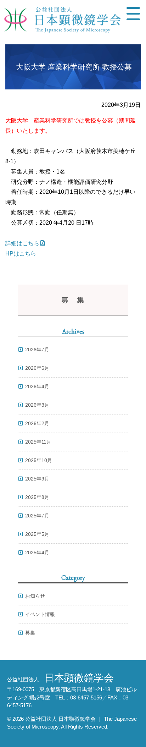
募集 (30, 633)
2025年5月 (37, 534)
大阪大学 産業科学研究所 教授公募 (74, 67)
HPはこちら (20, 254)
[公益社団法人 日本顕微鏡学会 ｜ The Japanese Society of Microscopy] (60, 22)
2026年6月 (37, 368)
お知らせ (35, 596)
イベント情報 (40, 614)
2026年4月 (37, 386)
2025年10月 (38, 460)
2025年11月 (38, 442)
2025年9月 (37, 479)
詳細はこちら (22, 243)
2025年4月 (37, 552)
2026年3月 (37, 405)
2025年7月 (37, 515)
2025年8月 (37, 497)
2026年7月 (37, 349)
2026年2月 (37, 423)
